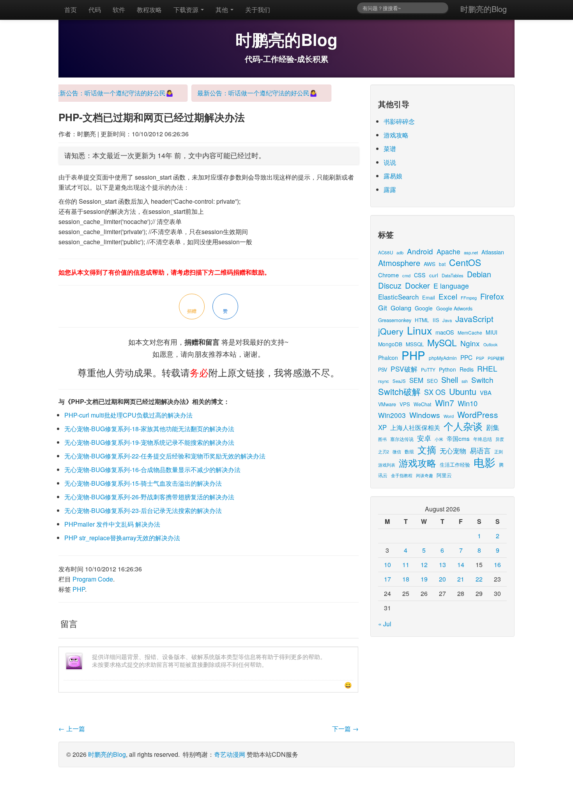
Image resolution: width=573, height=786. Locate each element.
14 (460, 564)
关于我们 (257, 9)
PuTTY (428, 369)
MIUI (491, 332)
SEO (432, 380)
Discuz (389, 285)
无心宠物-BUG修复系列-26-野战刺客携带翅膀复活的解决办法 (149, 496)
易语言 (480, 450)
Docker (417, 285)
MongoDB (390, 344)
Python (447, 369)
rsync (383, 381)
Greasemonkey (394, 320)
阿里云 (444, 475)
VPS (405, 404)
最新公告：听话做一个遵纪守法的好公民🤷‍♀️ (107, 92)
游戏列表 (386, 465)
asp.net (471, 252)
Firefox (492, 296)
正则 (498, 452)
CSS (420, 275)
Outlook (490, 344)
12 (424, 564)
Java (447, 320)
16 (497, 564)
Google (424, 308)
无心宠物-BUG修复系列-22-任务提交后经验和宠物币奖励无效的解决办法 (164, 455)
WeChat (423, 404)
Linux (419, 330)
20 (442, 579)
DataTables (452, 275)
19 (424, 579)
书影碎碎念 (399, 121)
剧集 (492, 427)
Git (382, 307)
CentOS (465, 262)
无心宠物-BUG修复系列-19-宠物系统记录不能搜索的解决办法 (149, 442)
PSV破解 (404, 369)
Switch (482, 379)
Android (420, 251)
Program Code (93, 579)
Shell (449, 379)
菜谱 (390, 148)
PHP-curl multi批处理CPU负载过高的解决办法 (128, 415)
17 (387, 579)
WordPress (477, 414)
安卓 (424, 438)
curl (433, 275)
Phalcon (388, 357)
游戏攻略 (396, 134)
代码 (94, 9)
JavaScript (474, 318)
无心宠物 (453, 450)
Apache (448, 251)
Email (428, 297)
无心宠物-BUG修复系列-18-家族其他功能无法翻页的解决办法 (149, 428)
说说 (390, 162)
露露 (390, 189)
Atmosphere (399, 262)
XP (382, 427)
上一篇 (71, 728)
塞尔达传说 (402, 438)
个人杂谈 (463, 426)
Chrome (388, 275)
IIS (436, 320)
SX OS (435, 392)
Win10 (468, 403)
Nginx (470, 343)
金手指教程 (401, 475)
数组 (409, 451)
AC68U (385, 252)
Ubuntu (462, 391)
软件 (119, 9)
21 (460, 579)
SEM (416, 380)
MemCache (470, 332)
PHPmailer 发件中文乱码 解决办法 (112, 524)
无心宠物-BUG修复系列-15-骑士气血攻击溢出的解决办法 (143, 483)
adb (399, 252)
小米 (439, 439)
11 (405, 564)
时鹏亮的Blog (483, 8)
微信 (397, 451)
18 (405, 579)
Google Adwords (454, 308)
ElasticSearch (398, 296)
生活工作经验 (455, 464)
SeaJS (399, 381)
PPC (466, 357)
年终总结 (482, 438)
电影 (484, 462)
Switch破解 (399, 391)
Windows (424, 414)
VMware (387, 404)
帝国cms (458, 438)
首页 (70, 9)
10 (387, 564)
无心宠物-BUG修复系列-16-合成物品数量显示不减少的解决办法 (152, 469)
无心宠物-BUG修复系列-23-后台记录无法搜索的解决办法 (143, 510)
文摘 (426, 449)
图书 (382, 439)
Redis (467, 369)
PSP (480, 358)
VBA (486, 392)
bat (442, 264)
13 (442, 564)
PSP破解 (496, 358)
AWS (429, 264)
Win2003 (392, 415)
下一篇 (345, 728)
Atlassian (492, 252)
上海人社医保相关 (415, 427)
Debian (479, 274)
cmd (406, 275)
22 (479, 579)
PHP (79, 589)
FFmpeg (469, 297)
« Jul (384, 623)
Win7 (444, 403)
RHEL (487, 368)
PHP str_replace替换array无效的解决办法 (122, 537)
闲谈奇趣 (424, 475)
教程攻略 (149, 9)
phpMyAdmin (443, 357)
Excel (448, 296)
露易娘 (393, 175)
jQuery (390, 331)
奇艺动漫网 (229, 754)
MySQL (442, 342)
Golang (401, 307)
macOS (444, 332)
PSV (382, 369)
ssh (465, 381)
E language (451, 286)
